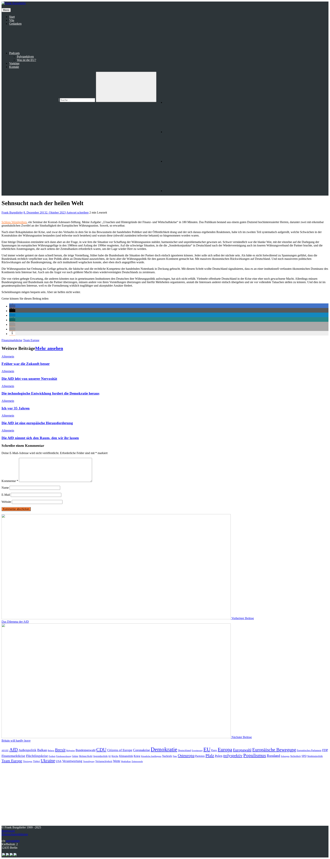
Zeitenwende (137, 761)
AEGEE (5, 750)
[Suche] (49, 100)
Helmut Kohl (85, 756)
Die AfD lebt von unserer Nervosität (29, 379)
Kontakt (14, 66)
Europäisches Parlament (309, 750)
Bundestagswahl (85, 750)
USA (58, 761)
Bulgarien (70, 750)
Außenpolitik (27, 750)
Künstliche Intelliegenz (151, 756)
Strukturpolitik (315, 756)
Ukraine (48, 760)
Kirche (115, 756)
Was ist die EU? (26, 60)
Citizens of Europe (119, 750)
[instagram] (192, 131)
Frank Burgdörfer (12, 212)
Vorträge (14, 63)
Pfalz (209, 755)
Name (5, 487)
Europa (225, 749)
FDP (325, 750)
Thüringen (27, 761)
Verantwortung (72, 761)
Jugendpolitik (100, 756)
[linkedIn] (192, 161)
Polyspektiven (25, 56)
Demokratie (164, 749)
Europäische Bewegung (274, 749)
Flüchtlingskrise (37, 756)
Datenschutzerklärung (15, 834)
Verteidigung (89, 761)
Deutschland (184, 750)
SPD (304, 756)
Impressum (8, 830)
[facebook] (192, 102)
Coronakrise (141, 750)
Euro (214, 750)
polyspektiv (233, 755)
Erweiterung (197, 750)
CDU (101, 749)
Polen (218, 756)
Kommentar (10, 481)
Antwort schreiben (77, 212)
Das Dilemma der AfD (15, 621)
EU (206, 749)
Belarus (51, 750)
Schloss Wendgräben (14, 222)
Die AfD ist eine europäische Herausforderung (37, 423)
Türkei (36, 761)
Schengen (285, 756)
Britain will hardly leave (16, 740)
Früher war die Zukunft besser (26, 364)
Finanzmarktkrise (12, 340)
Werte (116, 761)
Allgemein (8, 356)
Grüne (75, 756)
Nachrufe (167, 756)
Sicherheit (295, 756)
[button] (12, 306)
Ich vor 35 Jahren (16, 408)
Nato (175, 756)
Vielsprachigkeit (103, 761)
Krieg (137, 755)
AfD (13, 749)
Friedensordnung (63, 756)
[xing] (192, 190)
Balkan (42, 750)
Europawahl (242, 750)
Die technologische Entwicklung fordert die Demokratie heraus (50, 393)
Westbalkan (126, 761)
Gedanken (15, 23)
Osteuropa (186, 755)
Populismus (254, 755)
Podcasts (14, 53)
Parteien (200, 755)
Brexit (60, 749)
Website (6, 501)
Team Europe (31, 340)
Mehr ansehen (49, 348)
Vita (11, 20)
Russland (273, 756)
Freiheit (52, 756)
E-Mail (6, 494)
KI (109, 756)
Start (12, 16)
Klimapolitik (126, 756)
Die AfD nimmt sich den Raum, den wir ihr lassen (40, 438)
